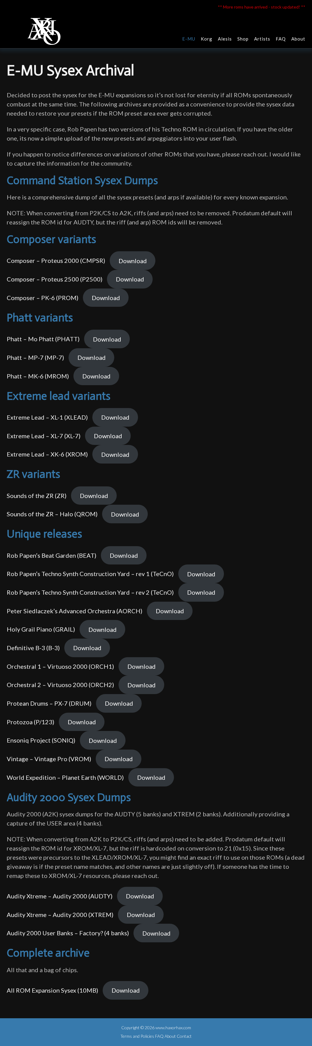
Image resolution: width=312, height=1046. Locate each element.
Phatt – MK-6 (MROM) (38, 376)
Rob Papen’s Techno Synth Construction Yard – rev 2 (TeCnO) (90, 592)
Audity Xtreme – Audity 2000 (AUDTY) (59, 896)
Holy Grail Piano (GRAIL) (41, 629)
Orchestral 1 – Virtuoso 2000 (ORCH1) (60, 666)
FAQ (281, 38)
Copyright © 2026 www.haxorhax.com (156, 1027)
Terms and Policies (137, 1036)
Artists (262, 38)
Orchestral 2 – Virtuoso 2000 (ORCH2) (60, 685)
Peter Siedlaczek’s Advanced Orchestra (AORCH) (74, 610)
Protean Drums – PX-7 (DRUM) (49, 703)
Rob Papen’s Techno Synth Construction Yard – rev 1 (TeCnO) (90, 574)
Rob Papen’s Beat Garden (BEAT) (51, 555)
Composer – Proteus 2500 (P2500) (54, 279)
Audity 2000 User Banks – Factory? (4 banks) (68, 933)
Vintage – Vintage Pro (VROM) (49, 758)
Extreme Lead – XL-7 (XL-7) (43, 435)
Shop (243, 38)
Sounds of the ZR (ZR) (36, 495)
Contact (184, 1036)
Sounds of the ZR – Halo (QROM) (52, 514)
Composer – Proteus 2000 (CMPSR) (56, 260)
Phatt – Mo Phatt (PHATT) (43, 339)
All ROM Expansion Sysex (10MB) (52, 990)
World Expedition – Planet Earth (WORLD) (65, 777)
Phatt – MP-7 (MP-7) (35, 357)
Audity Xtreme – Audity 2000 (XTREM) (60, 914)
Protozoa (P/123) (30, 721)
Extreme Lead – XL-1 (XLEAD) (47, 417)
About (298, 38)
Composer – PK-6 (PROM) (42, 297)
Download (133, 260)
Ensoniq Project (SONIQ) (41, 740)
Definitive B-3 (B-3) (33, 647)
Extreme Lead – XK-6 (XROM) (47, 454)
